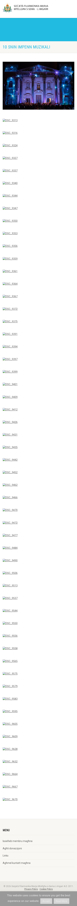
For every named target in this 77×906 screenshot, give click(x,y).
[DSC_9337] (10, 170)
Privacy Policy (31, 889)
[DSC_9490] (10, 560)
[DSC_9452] (10, 472)
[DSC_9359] (10, 258)
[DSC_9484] (10, 548)
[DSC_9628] (10, 749)
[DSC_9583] (10, 699)
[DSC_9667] (10, 787)
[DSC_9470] (10, 510)
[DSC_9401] (10, 384)
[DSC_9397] (10, 359)
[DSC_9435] (10, 447)
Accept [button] (46, 901)
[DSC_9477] (10, 535)
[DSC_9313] (10, 120)
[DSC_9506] (10, 573)
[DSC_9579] (10, 686)
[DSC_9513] (10, 585)
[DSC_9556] (10, 636)
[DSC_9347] (10, 208)
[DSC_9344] (10, 196)
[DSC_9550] (10, 623)
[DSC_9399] (10, 372)
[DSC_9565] (10, 661)
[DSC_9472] (10, 523)
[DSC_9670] (10, 799)
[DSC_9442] (10, 460)
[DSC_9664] (10, 774)
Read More (61, 901)
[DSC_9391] (10, 334)
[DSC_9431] (10, 434)
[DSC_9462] (10, 485)
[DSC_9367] (10, 296)
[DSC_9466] (10, 497)
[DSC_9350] (10, 221)
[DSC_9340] (10, 183)
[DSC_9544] (10, 611)
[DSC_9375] (10, 321)
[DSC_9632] (10, 762)
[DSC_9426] (10, 422)
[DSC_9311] (38, 86)
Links (5, 855)
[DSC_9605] (10, 724)
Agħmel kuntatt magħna (16, 863)
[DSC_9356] (10, 246)
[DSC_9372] (10, 309)
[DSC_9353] (10, 233)
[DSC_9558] (10, 648)
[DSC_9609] (10, 736)
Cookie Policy (46, 889)
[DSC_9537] (10, 598)
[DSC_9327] (10, 158)
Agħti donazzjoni (12, 848)
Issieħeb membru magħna (17, 841)
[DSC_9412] (10, 409)
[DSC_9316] (10, 133)
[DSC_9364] (10, 284)
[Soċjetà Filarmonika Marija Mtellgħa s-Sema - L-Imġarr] (26, 8)
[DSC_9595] (10, 711)
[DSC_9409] (10, 397)
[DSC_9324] (10, 145)
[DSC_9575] (10, 673)
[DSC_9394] (10, 347)
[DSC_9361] (10, 271)
